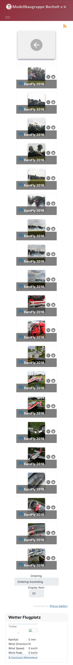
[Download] (53, 76)
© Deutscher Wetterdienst (23, 657)
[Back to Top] (68, 660)
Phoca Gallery (59, 606)
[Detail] (48, 76)
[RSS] (65, 25)
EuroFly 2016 (34, 84)
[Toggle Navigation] (7, 17)
